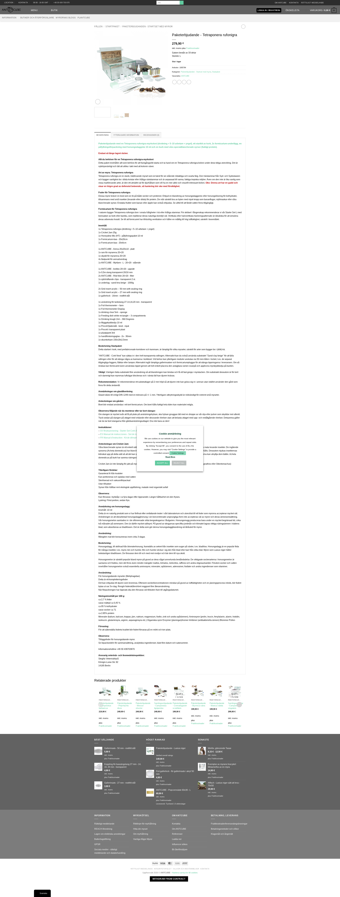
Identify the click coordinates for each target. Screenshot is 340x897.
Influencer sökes (179, 844)
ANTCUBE (185, 76)
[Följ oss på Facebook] (326, 2)
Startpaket (112, 26)
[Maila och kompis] (184, 82)
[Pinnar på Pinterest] (189, 82)
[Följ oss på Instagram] (329, 2)
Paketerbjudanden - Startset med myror (147, 26)
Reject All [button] (179, 463)
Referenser (177, 834)
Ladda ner (177, 839)
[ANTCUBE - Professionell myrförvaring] (11, 10)
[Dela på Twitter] (179, 82)
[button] (32, 10)
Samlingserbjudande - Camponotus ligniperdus (163, 705)
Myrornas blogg (66, 18)
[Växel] (127, 823)
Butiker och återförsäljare (37, 18)
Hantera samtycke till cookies (185, 873)
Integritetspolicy (163, 869)
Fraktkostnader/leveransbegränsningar (229, 823)
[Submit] (182, 3)
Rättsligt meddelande (312, 3)
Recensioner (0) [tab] (151, 135)
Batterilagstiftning (102, 839)
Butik (54, 10)
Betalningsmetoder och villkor (225, 829)
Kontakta (294, 3)
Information (9, 18)
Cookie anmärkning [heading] (170, 433)
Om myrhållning (140, 834)
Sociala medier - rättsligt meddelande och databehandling (109, 851)
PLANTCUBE (84, 18)
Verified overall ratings (164, 755)
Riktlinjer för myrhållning (144, 823)
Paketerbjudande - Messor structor (143, 705)
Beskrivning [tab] (102, 135)
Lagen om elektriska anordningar (109, 834)
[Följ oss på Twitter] (334, 2)
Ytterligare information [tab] (126, 135)
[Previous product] (243, 26)
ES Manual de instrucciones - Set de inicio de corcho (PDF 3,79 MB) (132, 434)
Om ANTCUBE (281, 3)
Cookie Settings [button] (178, 453)
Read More (170, 457)
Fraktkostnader (192, 48)
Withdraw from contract (168, 879)
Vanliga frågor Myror (142, 839)
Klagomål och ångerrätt (222, 834)
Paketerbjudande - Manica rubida (217, 704)
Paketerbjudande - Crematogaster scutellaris (180, 705)
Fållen (98, 26)
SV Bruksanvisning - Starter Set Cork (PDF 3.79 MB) (125, 430)
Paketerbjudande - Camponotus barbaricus (106, 705)
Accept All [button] (162, 463)
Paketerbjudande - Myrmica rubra (198, 704)
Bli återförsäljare (179, 849)
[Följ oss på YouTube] (336, 2)
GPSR (97, 844)
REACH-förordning (103, 829)
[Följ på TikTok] (331, 2)
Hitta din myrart (140, 829)
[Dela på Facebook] (174, 82)
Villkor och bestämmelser (186, 869)
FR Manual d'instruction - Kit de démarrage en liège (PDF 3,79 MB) (131, 437)
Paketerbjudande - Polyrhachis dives (124, 705)
